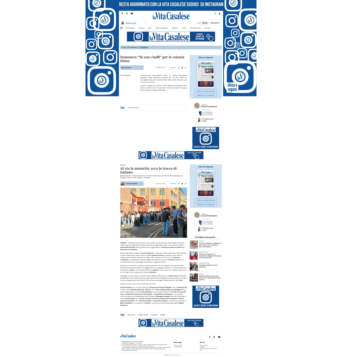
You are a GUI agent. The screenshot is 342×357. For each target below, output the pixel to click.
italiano (154, 315)
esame (162, 315)
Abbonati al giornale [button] (206, 95)
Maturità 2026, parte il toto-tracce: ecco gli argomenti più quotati (210, 278)
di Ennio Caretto (130, 23)
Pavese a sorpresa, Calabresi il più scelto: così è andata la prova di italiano (210, 245)
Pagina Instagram (127, 13)
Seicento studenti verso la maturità (208, 266)
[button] (219, 13)
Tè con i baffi (133, 108)
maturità (131, 315)
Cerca (215, 13)
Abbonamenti (215, 23)
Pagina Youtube (131, 13)
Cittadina (143, 47)
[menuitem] (130, 28)
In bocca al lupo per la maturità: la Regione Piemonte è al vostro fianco (210, 256)
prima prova (143, 315)
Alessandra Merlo (131, 183)
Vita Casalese (132, 47)
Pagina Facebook (122, 13)
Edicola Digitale (205, 23)
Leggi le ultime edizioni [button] (205, 91)
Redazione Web (126, 67)
